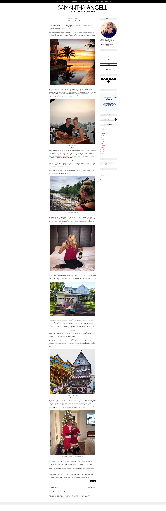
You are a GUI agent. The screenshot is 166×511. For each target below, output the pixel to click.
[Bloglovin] (102, 79)
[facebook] (110, 79)
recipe (108, 59)
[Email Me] (108, 81)
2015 (101, 149)
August (102, 133)
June (102, 137)
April (102, 141)
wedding (108, 69)
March (102, 143)
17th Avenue (80, 503)
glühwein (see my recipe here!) (64, 403)
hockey (109, 54)
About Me (65, 1)
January (102, 147)
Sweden (109, 64)
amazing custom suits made (66, 157)
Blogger (91, 503)
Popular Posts (86, 1)
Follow (101, 85)
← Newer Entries (54, 487)
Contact (75, 1)
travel (108, 67)
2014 (101, 151)
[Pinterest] (112, 79)
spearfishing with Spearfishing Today (75, 90)
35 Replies (51, 481)
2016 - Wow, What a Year (72, 20)
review (108, 61)
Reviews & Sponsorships (103, 1)
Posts (103, 173)
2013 (101, 153)
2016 (101, 128)
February (103, 145)
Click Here (107, 45)
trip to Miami (57, 218)
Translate (109, 164)
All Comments (104, 175)
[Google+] (115, 79)
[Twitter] (104, 79)
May (102, 139)
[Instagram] (107, 79)
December (103, 129)
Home (56, 1)
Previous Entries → (91, 487)
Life (109, 56)
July (102, 135)
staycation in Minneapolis (63, 276)
